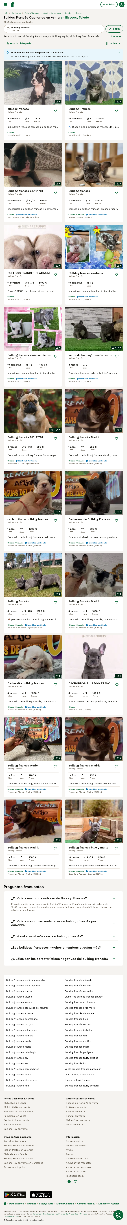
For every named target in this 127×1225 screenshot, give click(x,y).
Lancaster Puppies (108, 1203)
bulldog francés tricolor (78, 1024)
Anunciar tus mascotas (79, 1163)
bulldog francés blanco (78, 985)
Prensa (70, 1154)
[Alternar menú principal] (5, 4)
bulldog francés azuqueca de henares (27, 1007)
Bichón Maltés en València (18, 1150)
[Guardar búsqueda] (118, 1215)
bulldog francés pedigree (79, 1052)
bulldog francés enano (18, 1074)
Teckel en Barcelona (15, 1141)
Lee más (116, 36)
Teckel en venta (12, 1124)
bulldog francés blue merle (80, 1007)
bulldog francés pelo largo (21, 1052)
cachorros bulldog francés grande (84, 996)
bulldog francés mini (17, 1085)
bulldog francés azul (17, 1063)
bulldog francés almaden (20, 1013)
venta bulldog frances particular (83, 1069)
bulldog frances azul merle (80, 1002)
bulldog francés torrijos (19, 1024)
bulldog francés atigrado (78, 980)
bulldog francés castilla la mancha (25, 980)
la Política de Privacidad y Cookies (71, 1214)
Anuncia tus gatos (76, 1171)
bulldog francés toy (17, 1058)
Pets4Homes (16, 1203)
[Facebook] (69, 1182)
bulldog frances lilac (76, 1019)
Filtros (116, 28)
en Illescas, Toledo (75, 17)
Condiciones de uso (77, 1158)
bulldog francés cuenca (19, 991)
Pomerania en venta (15, 1116)
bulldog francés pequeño (79, 991)
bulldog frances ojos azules (21, 1080)
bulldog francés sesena (19, 1002)
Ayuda (69, 1150)
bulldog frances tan (76, 1035)
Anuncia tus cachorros (78, 1167)
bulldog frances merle (18, 1046)
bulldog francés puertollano (22, 1019)
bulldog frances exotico (78, 1041)
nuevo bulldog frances (77, 1080)
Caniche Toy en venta (16, 1129)
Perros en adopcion (14, 1167)
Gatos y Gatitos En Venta (80, 1098)
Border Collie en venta (16, 1120)
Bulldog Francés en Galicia (18, 1158)
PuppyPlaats (46, 1203)
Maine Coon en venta (78, 1120)
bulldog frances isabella (78, 1030)
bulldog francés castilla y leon (23, 985)
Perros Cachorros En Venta (19, 1098)
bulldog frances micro (77, 1046)
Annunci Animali (86, 1203)
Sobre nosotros (74, 1141)
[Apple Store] (41, 1194)
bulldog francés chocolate (79, 1013)
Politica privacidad (76, 1145)
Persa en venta (74, 1124)
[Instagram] (75, 1182)
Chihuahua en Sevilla (15, 1154)
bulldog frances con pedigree (22, 1069)
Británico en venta (76, 1107)
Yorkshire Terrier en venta (18, 1111)
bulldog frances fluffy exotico (81, 1058)
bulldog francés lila (76, 1063)
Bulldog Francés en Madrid (19, 1145)
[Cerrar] (119, 52)
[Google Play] (15, 1194)
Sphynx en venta (75, 1111)
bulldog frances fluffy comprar (82, 1085)
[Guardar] (55, 110)
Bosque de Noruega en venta (82, 1103)
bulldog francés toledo (19, 996)
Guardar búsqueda (20, 43)
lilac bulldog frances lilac (79, 1074)
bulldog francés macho (19, 1041)
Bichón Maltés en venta (17, 1107)
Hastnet (31, 1203)
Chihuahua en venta (15, 1103)
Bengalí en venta (75, 1116)
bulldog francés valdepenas (21, 1030)
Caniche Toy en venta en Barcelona (23, 1163)
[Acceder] (122, 4)
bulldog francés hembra (19, 1035)
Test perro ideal (75, 1175)
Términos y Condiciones (43, 1214)
